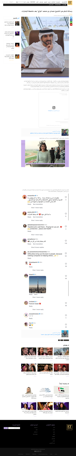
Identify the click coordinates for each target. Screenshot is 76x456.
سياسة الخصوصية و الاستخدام (43, 454)
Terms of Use (28, 454)
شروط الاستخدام (20, 454)
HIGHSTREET (32, 2)
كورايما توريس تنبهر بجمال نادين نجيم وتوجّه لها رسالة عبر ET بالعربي (29, 413)
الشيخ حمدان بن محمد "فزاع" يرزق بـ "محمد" (50, 334)
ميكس (28, 2)
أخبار (54, 427)
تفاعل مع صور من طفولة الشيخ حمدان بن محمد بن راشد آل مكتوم (45, 133)
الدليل (64, 4)
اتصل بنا (51, 454)
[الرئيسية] (69, 3)
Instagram (5, 2)
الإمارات (62, 340)
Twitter (7, 2)
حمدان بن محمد (66, 340)
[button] (71, 18)
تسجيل (5, 428)
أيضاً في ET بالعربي (56, 131)
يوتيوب (35, 451)
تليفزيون (67, 376)
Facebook (3, 2)
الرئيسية (58, 2)
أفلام (37, 2)
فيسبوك (35, 427)
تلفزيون (45, 2)
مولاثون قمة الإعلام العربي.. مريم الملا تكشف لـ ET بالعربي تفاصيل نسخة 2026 (29, 397)
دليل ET (11, 2)
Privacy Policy (34, 454)
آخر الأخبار (53, 2)
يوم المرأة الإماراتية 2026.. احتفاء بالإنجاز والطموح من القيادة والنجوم (62, 397)
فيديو (49, 2)
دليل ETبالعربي (52, 443)
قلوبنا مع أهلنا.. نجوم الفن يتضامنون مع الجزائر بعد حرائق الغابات (62, 358)
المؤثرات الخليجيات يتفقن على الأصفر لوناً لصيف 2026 (9, 57)
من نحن (56, 454)
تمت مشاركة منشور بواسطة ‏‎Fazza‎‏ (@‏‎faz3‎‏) (53, 125)
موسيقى (41, 2)
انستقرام (35, 432)
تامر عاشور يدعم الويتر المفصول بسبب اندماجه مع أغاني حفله (9, 24)
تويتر (36, 429)
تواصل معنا (35, 434)
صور (54, 432)
